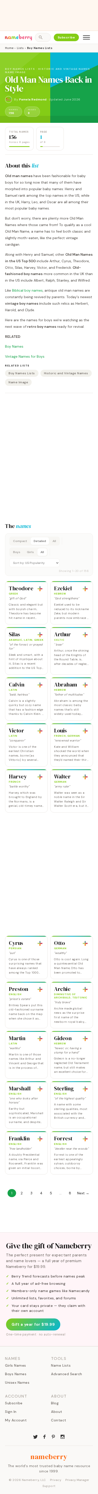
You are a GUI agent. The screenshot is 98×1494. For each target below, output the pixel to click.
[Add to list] (40, 589)
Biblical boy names (27, 290)
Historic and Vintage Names (66, 373)
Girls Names (15, 1365)
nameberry (49, 1456)
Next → (83, 1193)
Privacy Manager (77, 1480)
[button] (49, 554)
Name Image (18, 382)
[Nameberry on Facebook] (44, 1436)
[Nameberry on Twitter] (35, 1436)
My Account (16, 1420)
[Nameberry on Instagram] (62, 1436)
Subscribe (66, 37)
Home (9, 48)
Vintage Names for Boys (24, 356)
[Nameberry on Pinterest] (53, 1436)
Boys (16, 552)
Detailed (40, 541)
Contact (58, 1420)
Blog (55, 1403)
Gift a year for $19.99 (33, 1324)
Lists (20, 48)
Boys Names (15, 1374)
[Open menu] (86, 37)
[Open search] (43, 37)
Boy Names (14, 346)
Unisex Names (17, 1382)
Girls (30, 552)
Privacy (56, 1480)
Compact (20, 541)
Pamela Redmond (33, 99)
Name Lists (61, 1365)
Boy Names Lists (22, 373)
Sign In (11, 1411)
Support (49, 1486)
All (54, 541)
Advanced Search (66, 1374)
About (56, 1411)
